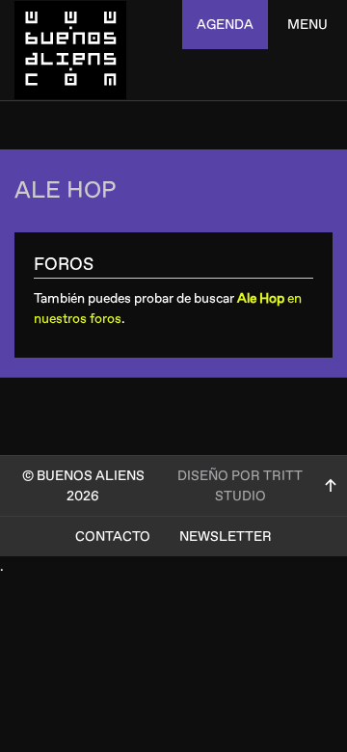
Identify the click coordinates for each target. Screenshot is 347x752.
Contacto (112, 536)
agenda (225, 24)
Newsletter (225, 536)
